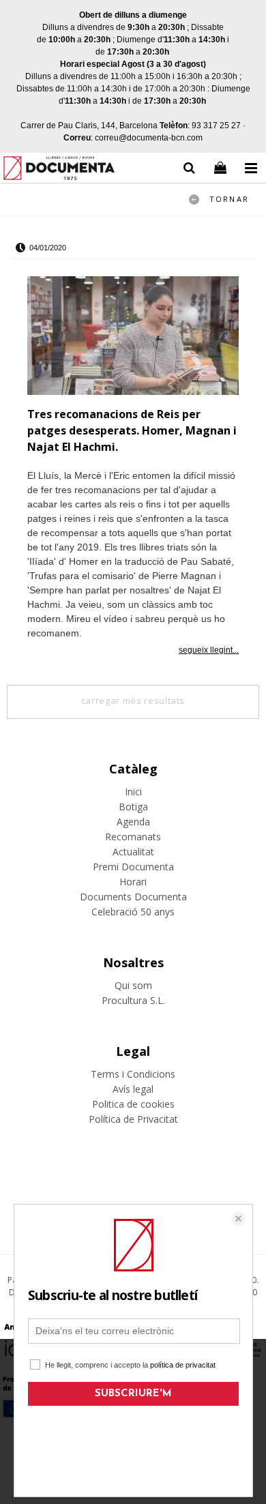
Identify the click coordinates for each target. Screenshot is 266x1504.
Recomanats (133, 836)
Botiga (133, 806)
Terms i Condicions (133, 1073)
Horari (133, 881)
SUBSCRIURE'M (133, 1394)
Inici (133, 791)
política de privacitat (183, 1365)
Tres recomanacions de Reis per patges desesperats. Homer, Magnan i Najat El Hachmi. (132, 430)
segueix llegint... (209, 650)
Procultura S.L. (133, 1000)
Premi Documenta (133, 866)
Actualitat (133, 851)
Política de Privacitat (133, 1118)
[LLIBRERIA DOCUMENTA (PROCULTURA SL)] (59, 170)
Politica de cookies (133, 1103)
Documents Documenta (133, 896)
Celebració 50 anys (133, 911)
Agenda (133, 821)
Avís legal (133, 1088)
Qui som (133, 985)
